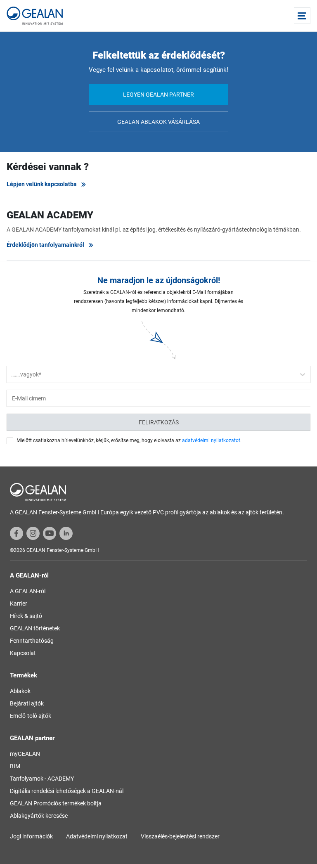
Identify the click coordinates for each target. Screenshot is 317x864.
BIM (15, 766)
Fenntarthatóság (32, 640)
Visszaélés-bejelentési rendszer (180, 836)
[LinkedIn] (66, 533)
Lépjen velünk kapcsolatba (42, 184)
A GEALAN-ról (27, 591)
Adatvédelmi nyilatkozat (97, 836)
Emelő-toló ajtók (30, 716)
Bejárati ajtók (27, 703)
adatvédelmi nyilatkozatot (211, 440)
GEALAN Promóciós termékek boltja (56, 803)
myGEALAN (25, 753)
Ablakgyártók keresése (39, 815)
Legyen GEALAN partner (158, 94)
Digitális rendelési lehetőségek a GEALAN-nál (66, 791)
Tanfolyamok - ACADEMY (42, 778)
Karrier (18, 603)
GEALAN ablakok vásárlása (158, 121)
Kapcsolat (23, 653)
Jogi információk (31, 836)
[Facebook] (16, 533)
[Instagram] (33, 533)
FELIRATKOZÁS (159, 422)
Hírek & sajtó (26, 616)
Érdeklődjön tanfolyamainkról (45, 244)
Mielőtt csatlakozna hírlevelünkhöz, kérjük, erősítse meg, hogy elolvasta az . (129, 440)
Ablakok (20, 691)
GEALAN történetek (35, 628)
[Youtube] (49, 533)
